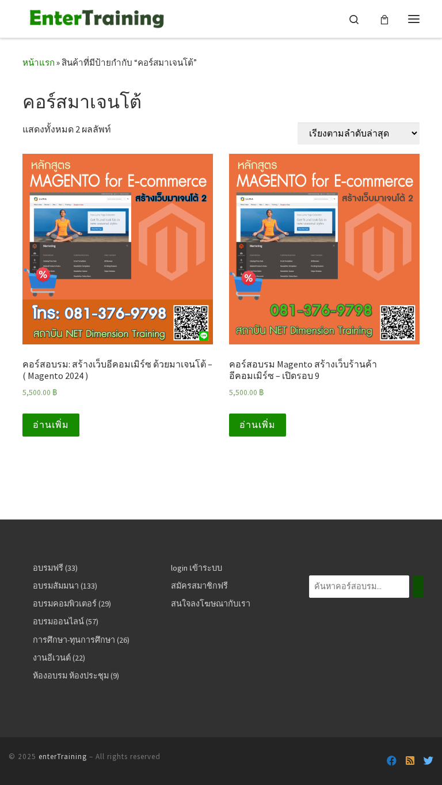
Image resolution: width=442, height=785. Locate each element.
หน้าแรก (38, 62)
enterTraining (63, 756)
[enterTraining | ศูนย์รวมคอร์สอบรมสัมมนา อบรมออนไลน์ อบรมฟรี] (94, 17)
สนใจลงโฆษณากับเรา (210, 603)
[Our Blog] (410, 761)
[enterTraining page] (392, 761)
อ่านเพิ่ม (51, 425)
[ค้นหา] (418, 586)
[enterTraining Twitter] (428, 761)
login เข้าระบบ (196, 568)
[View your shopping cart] (384, 18)
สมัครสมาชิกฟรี (199, 586)
